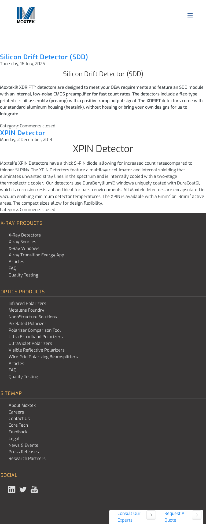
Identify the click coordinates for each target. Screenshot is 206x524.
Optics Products (23, 292)
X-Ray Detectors (25, 235)
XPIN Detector (22, 133)
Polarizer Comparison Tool (35, 330)
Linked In (12, 489)
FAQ (13, 268)
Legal (14, 438)
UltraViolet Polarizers (30, 343)
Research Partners (27, 458)
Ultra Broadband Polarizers (36, 337)
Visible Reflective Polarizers (37, 350)
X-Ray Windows (24, 248)
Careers (16, 412)
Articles (16, 261)
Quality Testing (23, 275)
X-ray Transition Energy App (36, 255)
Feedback (18, 432)
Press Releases (24, 452)
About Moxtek (22, 405)
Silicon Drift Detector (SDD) (44, 57)
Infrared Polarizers (27, 303)
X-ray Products (21, 223)
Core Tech (18, 425)
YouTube (35, 489)
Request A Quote (174, 517)
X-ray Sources (22, 242)
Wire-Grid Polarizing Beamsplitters (43, 357)
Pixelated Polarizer (27, 323)
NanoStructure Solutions (33, 317)
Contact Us (19, 418)
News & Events (23, 445)
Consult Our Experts (129, 517)
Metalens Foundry (26, 310)
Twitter (23, 489)
